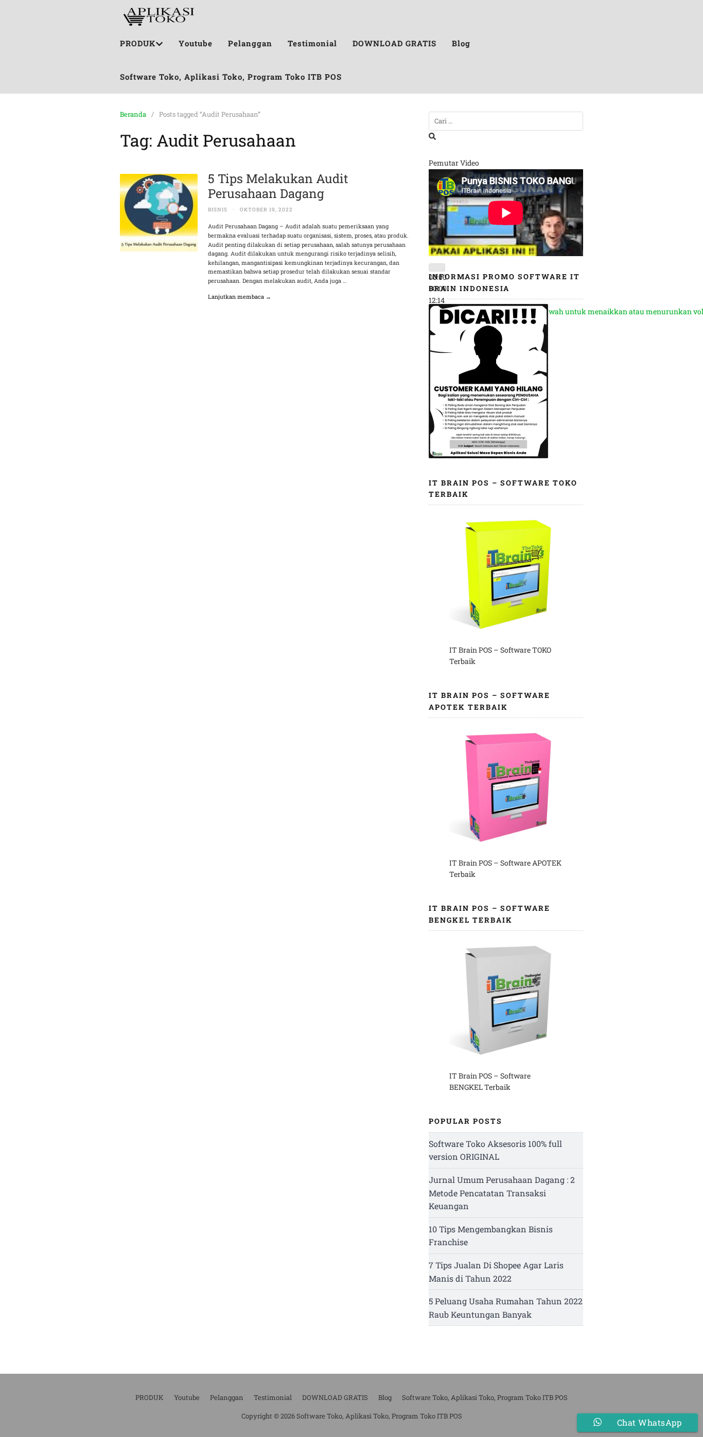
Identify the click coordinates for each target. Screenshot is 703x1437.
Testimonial (312, 43)
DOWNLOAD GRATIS (394, 43)
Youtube (196, 43)
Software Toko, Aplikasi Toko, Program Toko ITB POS (231, 76)
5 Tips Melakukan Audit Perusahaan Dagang (278, 186)
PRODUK (137, 43)
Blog (461, 43)
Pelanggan (250, 43)
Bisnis (217, 209)
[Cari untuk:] (506, 121)
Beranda (133, 114)
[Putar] (437, 267)
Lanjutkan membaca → (239, 296)
